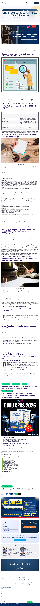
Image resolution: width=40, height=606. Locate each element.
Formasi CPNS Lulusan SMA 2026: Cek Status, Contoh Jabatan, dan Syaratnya (14, 553)
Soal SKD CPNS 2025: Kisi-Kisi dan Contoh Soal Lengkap (19, 256)
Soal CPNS (25, 10)
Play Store (24, 362)
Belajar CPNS (5, 10)
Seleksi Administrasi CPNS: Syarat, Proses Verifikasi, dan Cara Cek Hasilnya (30, 548)
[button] (26, 3)
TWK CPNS (29, 10)
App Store (29, 362)
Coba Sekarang (20, 540)
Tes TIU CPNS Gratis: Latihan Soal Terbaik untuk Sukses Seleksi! (21, 226)
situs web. (30, 364)
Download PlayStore (16, 383)
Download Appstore (6, 383)
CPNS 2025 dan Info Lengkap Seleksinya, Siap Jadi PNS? (19, 343)
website (7, 363)
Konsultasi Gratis (30, 527)
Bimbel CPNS (10, 10)
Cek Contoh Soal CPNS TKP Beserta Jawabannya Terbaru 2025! (21, 103)
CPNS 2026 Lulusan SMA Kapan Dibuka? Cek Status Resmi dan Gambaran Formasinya (13, 548)
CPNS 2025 (15, 10)
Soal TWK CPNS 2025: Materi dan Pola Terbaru (17, 306)
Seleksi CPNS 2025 (20, 10)
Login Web (24, 383)
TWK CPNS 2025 (34, 10)
